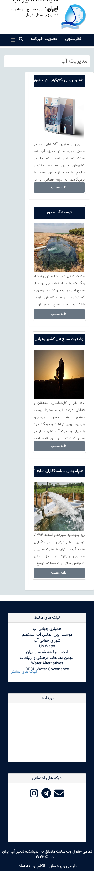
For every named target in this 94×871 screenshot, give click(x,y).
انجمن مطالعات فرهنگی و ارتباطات (47, 658)
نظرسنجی (73, 39)
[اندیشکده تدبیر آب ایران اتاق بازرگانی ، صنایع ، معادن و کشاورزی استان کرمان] (73, 17)
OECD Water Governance (47, 669)
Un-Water (47, 646)
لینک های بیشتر (24, 672)
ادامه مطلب (59, 187)
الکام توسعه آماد (32, 866)
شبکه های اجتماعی (47, 778)
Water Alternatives (47, 663)
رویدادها (47, 698)
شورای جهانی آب (47, 640)
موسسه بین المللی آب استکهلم (47, 635)
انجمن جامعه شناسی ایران (47, 652)
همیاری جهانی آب (47, 629)
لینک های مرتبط (47, 617)
